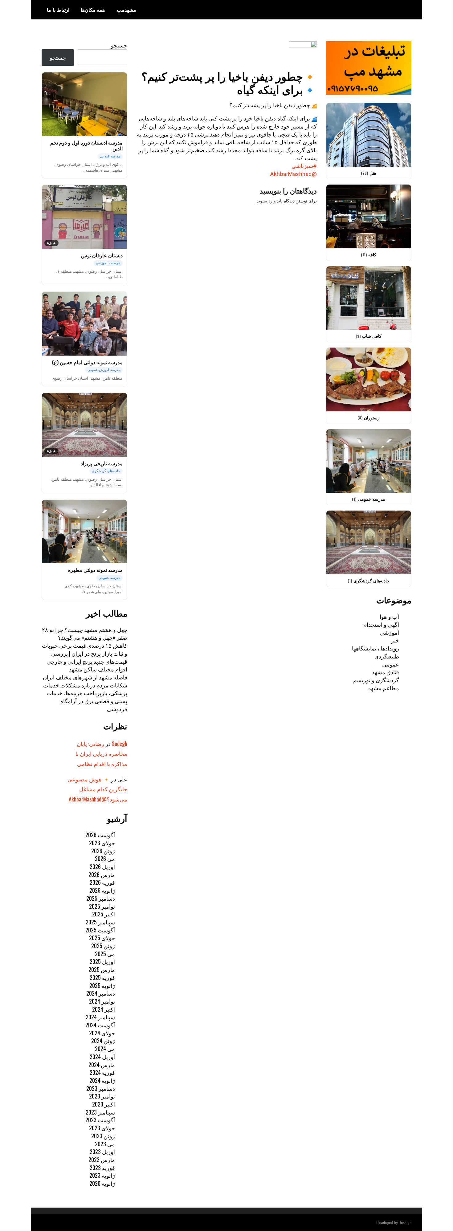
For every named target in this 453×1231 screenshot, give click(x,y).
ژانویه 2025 (102, 985)
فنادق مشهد (385, 672)
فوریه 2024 (102, 1072)
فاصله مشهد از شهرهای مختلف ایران (85, 677)
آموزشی (389, 632)
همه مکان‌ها (93, 9)
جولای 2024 (102, 1033)
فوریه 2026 (102, 882)
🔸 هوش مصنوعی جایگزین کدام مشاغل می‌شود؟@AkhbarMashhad (97, 789)
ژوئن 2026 (103, 851)
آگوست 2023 (100, 1120)
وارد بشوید (266, 200)
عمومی (390, 664)
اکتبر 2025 (103, 914)
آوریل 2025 (102, 961)
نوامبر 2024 (102, 1001)
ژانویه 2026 (102, 890)
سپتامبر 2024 (100, 1017)
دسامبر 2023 (100, 1088)
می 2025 (105, 954)
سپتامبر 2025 (100, 922)
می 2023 (105, 1144)
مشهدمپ (126, 9)
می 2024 (105, 1049)
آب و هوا (389, 616)
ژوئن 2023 (103, 1136)
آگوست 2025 (100, 930)
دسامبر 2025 (100, 898)
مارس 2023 (101, 1160)
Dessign (404, 1222)
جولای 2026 (102, 843)
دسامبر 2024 (100, 993)
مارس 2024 (101, 1065)
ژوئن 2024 (103, 1041)
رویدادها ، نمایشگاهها (375, 648)
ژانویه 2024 (102, 1080)
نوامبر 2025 (102, 906)
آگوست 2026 (100, 835)
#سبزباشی (304, 166)
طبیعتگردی (386, 656)
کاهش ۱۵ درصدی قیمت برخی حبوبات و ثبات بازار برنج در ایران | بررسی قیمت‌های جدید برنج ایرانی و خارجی (84, 653)
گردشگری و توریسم (376, 680)
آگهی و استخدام (381, 624)
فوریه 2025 (102, 977)
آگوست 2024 (100, 1025)
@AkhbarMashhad (293, 174)
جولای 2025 (102, 938)
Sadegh (119, 744)
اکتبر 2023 (103, 1104)
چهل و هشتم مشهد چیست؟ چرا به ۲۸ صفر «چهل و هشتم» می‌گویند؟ (84, 634)
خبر (395, 640)
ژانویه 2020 (102, 1183)
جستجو (119, 45)
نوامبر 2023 (102, 1096)
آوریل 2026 (102, 866)
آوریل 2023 (102, 1151)
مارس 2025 (101, 969)
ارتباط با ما (58, 9)
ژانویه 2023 (102, 1175)
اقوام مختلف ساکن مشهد (98, 669)
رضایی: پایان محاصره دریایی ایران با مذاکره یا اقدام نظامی (101, 754)
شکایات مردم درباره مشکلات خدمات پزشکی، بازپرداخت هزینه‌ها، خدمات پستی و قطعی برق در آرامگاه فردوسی (85, 697)
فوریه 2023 (102, 1168)
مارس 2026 (101, 874)
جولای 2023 (102, 1128)
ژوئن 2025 (103, 946)
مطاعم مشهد (383, 688)
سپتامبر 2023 (100, 1112)
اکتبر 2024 (103, 1009)
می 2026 (105, 858)
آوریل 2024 (102, 1057)
